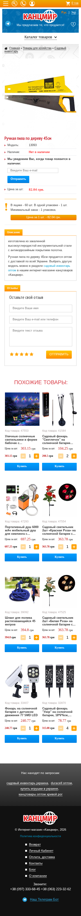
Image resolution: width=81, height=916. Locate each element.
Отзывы (12, 288)
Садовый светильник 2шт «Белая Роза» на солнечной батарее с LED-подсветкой (57, 621)
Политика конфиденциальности (40, 836)
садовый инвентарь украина (27, 783)
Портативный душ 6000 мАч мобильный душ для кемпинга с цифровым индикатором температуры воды (21, 530)
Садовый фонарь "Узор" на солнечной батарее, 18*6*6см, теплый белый (57, 712)
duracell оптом (61, 783)
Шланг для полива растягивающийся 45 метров (20, 621)
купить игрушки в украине (39, 788)
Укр (73, 12)
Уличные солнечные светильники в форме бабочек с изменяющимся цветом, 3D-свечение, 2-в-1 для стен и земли (21, 440)
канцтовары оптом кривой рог (41, 794)
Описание (13, 232)
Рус (64, 12)
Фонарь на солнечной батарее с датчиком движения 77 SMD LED (21, 712)
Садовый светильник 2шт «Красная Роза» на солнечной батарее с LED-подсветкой (59, 530)
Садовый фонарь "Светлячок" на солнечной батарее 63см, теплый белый (57, 440)
